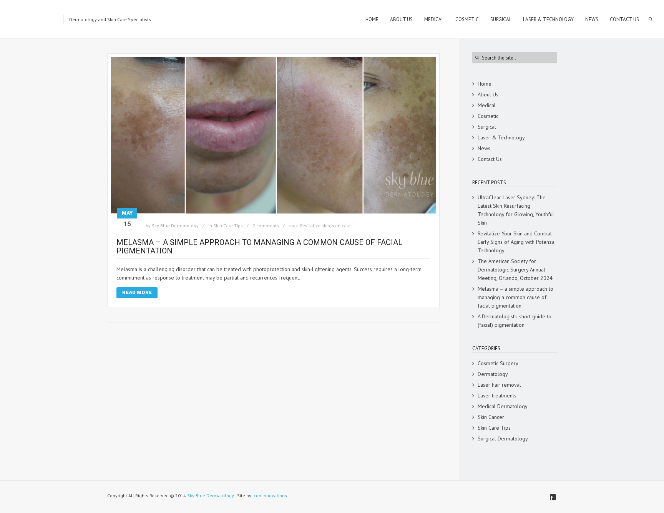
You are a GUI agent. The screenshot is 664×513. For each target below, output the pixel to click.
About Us (488, 94)
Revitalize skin (315, 225)
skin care (341, 225)
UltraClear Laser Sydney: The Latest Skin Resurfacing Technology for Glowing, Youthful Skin (516, 210)
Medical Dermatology (503, 406)
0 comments (265, 225)
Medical (487, 105)
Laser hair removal (499, 384)
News (484, 148)
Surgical (487, 126)
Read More (137, 292)
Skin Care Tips (228, 225)
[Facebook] (553, 497)
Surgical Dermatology (503, 438)
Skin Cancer (491, 417)
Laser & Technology (501, 137)
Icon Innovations (269, 495)
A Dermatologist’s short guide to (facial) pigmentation (514, 320)
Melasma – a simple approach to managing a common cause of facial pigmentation (259, 246)
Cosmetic (488, 116)
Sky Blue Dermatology (175, 225)
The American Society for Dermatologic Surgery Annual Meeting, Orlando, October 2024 (515, 269)
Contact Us (490, 159)
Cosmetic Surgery (498, 363)
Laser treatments (497, 395)
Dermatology (493, 374)
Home (484, 83)
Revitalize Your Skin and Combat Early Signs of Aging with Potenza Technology (516, 242)
